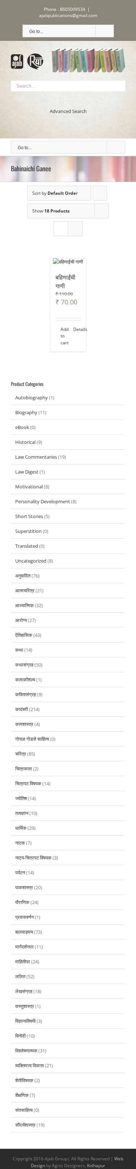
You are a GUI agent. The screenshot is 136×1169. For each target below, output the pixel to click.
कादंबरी (21, 709)
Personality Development (42, 501)
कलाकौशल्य (25, 679)
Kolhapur (96, 1165)
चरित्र (20, 753)
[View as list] (75, 229)
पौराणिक (22, 902)
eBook (22, 427)
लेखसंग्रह (23, 991)
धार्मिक (20, 828)
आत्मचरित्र (24, 590)
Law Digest (26, 471)
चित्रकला (23, 768)
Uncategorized (30, 561)
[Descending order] (100, 193)
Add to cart (64, 336)
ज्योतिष (21, 798)
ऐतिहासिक (23, 635)
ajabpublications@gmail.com (68, 15)
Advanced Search (68, 111)
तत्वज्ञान (21, 813)
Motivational (29, 486)
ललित (20, 976)
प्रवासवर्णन (24, 917)
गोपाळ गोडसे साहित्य (32, 739)
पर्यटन (20, 872)
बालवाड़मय (24, 932)
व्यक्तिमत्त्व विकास (29, 1065)
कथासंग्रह (24, 664)
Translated (26, 546)
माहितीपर (22, 961)
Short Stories (29, 516)
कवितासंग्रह (25, 694)
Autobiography (31, 397)
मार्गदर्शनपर (24, 946)
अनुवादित (22, 575)
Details (77, 329)
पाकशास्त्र (24, 887)
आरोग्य (21, 620)
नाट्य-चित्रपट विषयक (33, 857)
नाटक (20, 843)
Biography (26, 412)
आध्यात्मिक (24, 605)
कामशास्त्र (24, 724)
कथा (19, 650)
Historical (25, 442)
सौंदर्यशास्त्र (25, 1125)
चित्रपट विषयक (28, 783)
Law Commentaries (36, 457)
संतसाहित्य (24, 1110)
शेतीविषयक (24, 1080)
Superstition (28, 531)
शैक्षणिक (22, 1095)
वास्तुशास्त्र (24, 1006)
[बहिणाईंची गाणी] (68, 261)
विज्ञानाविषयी (25, 1021)
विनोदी (20, 1036)
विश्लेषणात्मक (26, 1050)
